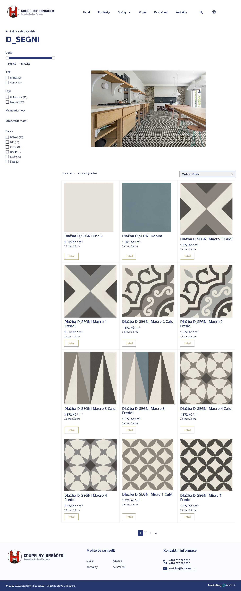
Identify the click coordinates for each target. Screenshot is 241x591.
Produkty (104, 12)
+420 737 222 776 (179, 560)
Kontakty (181, 12)
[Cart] (214, 12)
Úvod (86, 12)
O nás (142, 12)
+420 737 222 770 (179, 563)
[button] (201, 12)
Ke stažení (160, 12)
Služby (122, 12)
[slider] (7, 58)
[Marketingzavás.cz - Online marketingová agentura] (221, 586)
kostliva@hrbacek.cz (182, 568)
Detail (71, 256)
